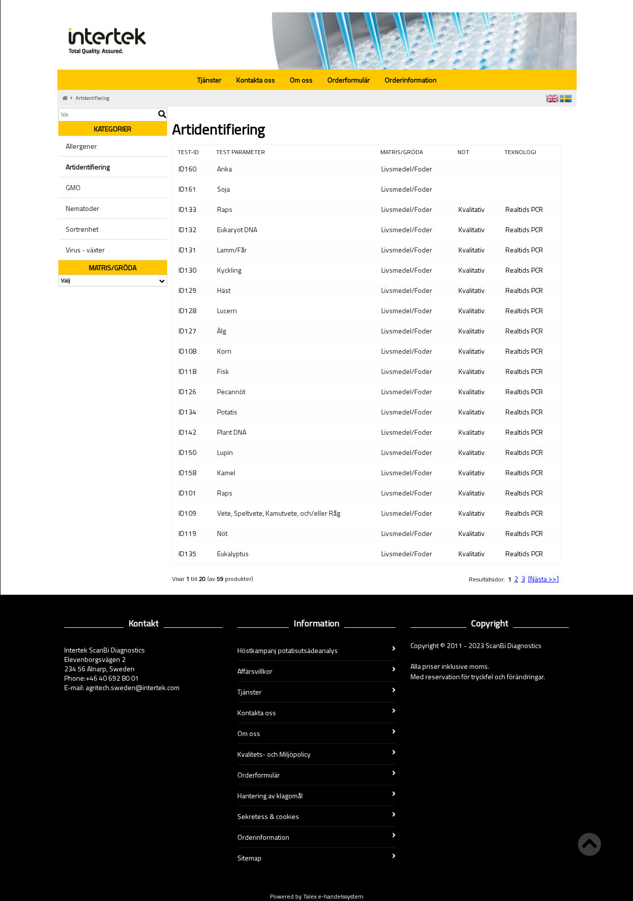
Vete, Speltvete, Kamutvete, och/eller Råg (278, 513)
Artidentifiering (92, 98)
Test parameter (240, 152)
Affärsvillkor (254, 671)
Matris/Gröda (401, 152)
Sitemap (249, 858)
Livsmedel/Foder (406, 169)
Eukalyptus (233, 553)
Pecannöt (231, 391)
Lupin (225, 452)
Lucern (227, 310)
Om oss (301, 80)
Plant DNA (231, 432)
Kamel (226, 472)
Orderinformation (411, 80)
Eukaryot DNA (237, 229)
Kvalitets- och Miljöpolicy (274, 754)
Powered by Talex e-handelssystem (316, 896)
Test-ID (188, 152)
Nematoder (82, 208)
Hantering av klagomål (270, 795)
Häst (223, 290)
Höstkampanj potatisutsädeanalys (287, 650)
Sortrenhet (82, 229)
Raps (224, 209)
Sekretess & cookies (268, 816)
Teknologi (520, 152)
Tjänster (209, 80)
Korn (224, 351)
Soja (223, 189)
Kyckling (229, 270)
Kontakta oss (255, 80)
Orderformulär (348, 80)
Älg (221, 331)
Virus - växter (85, 250)
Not (463, 152)
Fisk (223, 371)
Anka (224, 169)
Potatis (227, 412)
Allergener (81, 146)
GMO (73, 187)
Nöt (222, 533)
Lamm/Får (232, 250)
